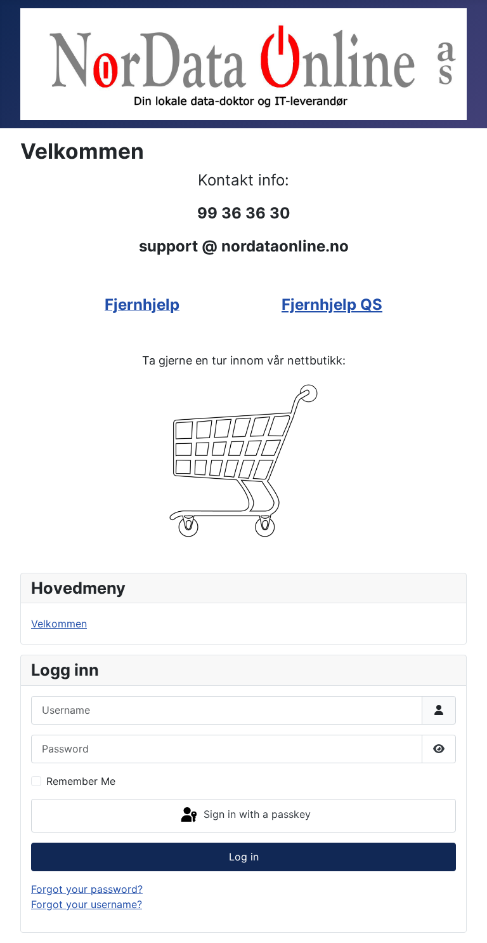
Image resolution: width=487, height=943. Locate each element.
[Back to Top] (465, 919)
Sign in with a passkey (255, 814)
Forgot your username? (86, 904)
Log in (244, 856)
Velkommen (59, 623)
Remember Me (80, 781)
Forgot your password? (87, 889)
